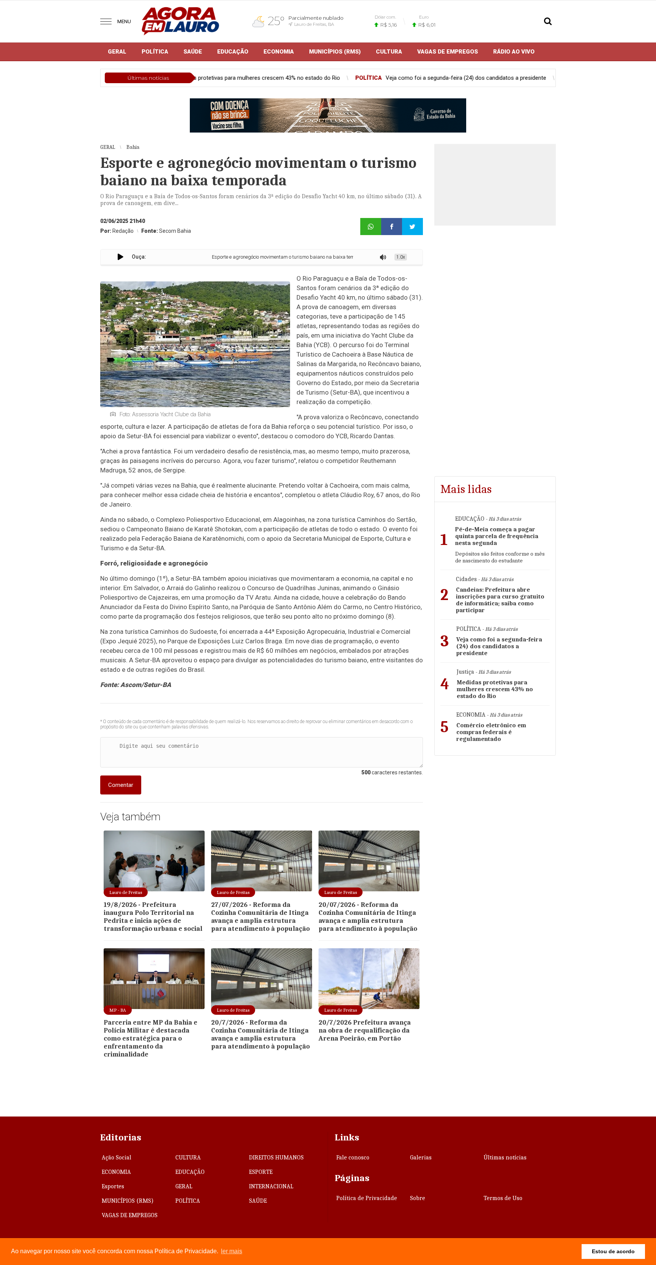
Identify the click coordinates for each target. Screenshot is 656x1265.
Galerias (421, 1157)
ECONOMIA (278, 51)
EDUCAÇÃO (232, 51)
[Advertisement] (495, 813)
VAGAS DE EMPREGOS (447, 51)
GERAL (117, 51)
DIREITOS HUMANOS (276, 1157)
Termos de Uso (503, 1198)
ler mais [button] (231, 1251)
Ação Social (116, 1157)
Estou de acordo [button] (613, 1251)
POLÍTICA (155, 51)
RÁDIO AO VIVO (514, 51)
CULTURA (389, 51)
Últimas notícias (505, 1157)
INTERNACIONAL (271, 1186)
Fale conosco (352, 1157)
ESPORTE (261, 1172)
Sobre (417, 1198)
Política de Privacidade (366, 1198)
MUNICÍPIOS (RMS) (335, 51)
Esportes (113, 1186)
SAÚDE (192, 51)
